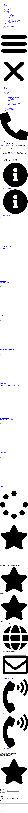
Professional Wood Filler (7, 349)
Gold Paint (3, 452)
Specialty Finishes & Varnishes (14, 20)
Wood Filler (3, 315)
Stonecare (3, 383)
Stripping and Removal (13, 21)
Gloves (6, 10)
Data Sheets (5, 23)
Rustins (7, 11)
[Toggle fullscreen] (1, 811)
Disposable (7, 9)
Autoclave (7, 6)
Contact (4, 27)
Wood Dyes (10, 22)
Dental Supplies (8, 8)
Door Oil (2, 486)
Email (1, 792)
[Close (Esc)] (4, 811)
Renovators (10, 19)
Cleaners (10, 12)
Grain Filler (3, 281)
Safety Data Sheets (9, 26)
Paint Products (11, 16)
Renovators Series (5, 246)
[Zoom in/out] (0, 811)
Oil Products (11, 15)
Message (2, 795)
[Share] (3, 811)
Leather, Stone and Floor (13, 14)
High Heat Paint (4, 418)
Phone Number (3, 790)
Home (4, 4)
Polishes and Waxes (12, 17)
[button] (14, 57)
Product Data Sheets (9, 25)
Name (1, 789)
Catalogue (5, 5)
